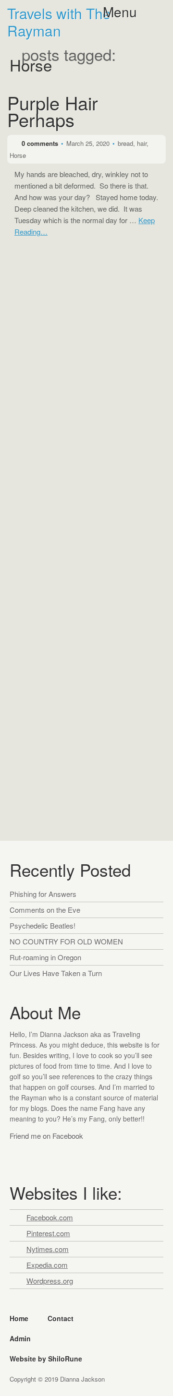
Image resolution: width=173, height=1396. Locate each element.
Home (19, 1318)
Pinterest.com (48, 1233)
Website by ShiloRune (46, 1358)
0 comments (40, 143)
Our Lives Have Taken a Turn (56, 973)
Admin (20, 1338)
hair (142, 143)
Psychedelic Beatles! (42, 925)
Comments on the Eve (45, 910)
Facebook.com (49, 1217)
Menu (120, 11)
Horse (18, 155)
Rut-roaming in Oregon (45, 957)
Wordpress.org (49, 1281)
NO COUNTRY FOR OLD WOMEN (66, 941)
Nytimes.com (47, 1249)
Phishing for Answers (43, 894)
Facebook (18, 1154)
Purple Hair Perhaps (52, 113)
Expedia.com (47, 1265)
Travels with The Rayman (59, 22)
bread (125, 143)
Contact (61, 1318)
